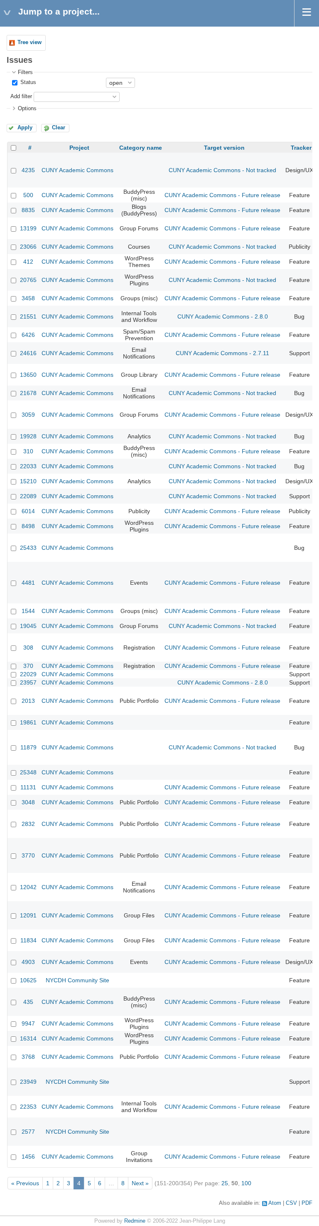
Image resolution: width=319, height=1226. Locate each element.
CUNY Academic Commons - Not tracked (222, 170)
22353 (28, 1106)
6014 (28, 511)
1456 (28, 1156)
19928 (28, 436)
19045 (28, 626)
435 (28, 1002)
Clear (58, 128)
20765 (28, 280)
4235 (28, 170)
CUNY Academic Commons (77, 170)
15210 (28, 481)
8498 (28, 526)
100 (246, 1183)
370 (28, 665)
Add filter (21, 96)
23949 (28, 1081)
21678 (28, 393)
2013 (28, 700)
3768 (28, 1056)
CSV (291, 1203)
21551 (28, 316)
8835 (28, 210)
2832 (28, 824)
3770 (28, 855)
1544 (28, 611)
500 (28, 195)
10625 (28, 980)
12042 (28, 887)
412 (28, 261)
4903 (28, 962)
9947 (28, 1023)
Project (79, 147)
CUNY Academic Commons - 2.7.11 (222, 353)
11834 (28, 940)
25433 (28, 547)
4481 (28, 582)
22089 (28, 496)
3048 (28, 802)
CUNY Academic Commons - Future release (222, 195)
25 (224, 1183)
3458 (28, 298)
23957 (28, 682)
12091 (28, 915)
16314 (28, 1038)
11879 (28, 747)
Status (27, 82)
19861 (28, 722)
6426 (28, 334)
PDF (307, 1203)
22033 (28, 466)
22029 (28, 674)
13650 (28, 374)
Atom (274, 1203)
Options (27, 108)
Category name (140, 147)
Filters (25, 72)
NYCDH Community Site (77, 980)
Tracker (301, 147)
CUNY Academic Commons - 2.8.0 (222, 316)
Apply (24, 128)
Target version (224, 147)
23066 (28, 246)
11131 (28, 787)
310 (28, 451)
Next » (140, 1183)
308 (28, 647)
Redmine (134, 1221)
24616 (28, 353)
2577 (28, 1131)
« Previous (25, 1183)
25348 (28, 772)
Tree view (29, 42)
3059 (28, 414)
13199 (28, 228)
